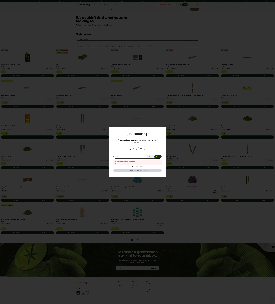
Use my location (139, 166)
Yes (141, 149)
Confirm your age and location (137, 170)
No (133, 149)
